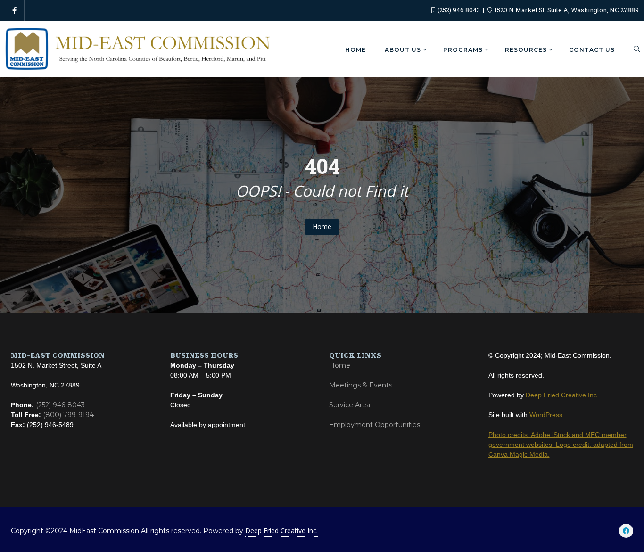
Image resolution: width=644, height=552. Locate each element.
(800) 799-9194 (68, 415)
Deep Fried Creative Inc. (281, 530)
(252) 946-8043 (60, 405)
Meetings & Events (360, 385)
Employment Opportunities (374, 424)
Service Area (349, 405)
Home (322, 226)
